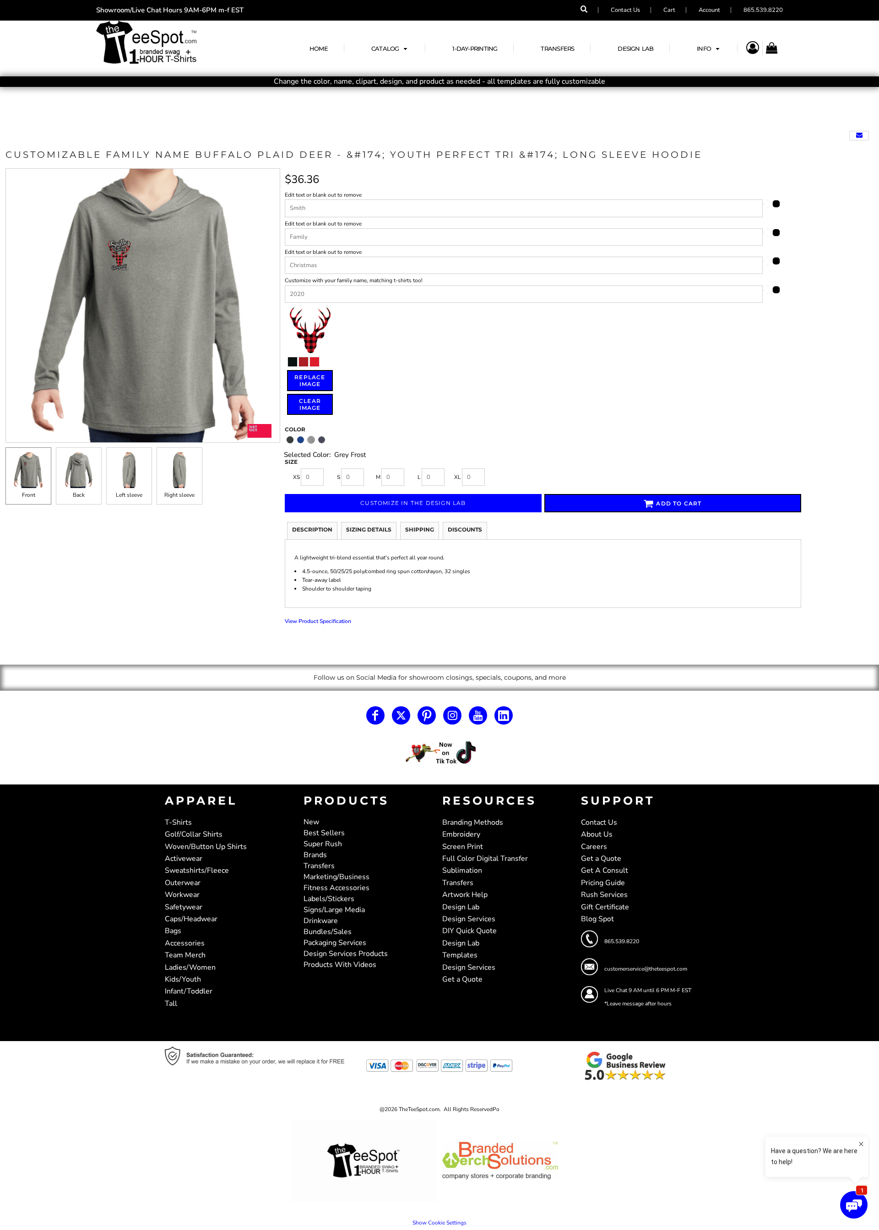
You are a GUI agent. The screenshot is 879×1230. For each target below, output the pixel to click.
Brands (315, 855)
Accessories (185, 943)
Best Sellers (324, 833)
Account (709, 10)
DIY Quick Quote (469, 931)
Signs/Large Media (334, 910)
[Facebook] (375, 715)
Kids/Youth (183, 979)
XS (296, 477)
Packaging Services (335, 943)
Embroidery (461, 834)
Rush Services (604, 895)
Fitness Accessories (336, 888)
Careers (594, 847)
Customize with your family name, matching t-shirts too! (354, 280)
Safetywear (183, 907)
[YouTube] (478, 715)
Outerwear (183, 883)
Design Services (468, 919)
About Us (597, 834)
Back (79, 495)
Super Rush (323, 844)
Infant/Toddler (188, 991)
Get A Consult (604, 870)
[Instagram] (452, 715)
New (311, 822)
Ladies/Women (190, 967)
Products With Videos (340, 965)
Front (28, 495)
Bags (173, 931)
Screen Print (462, 847)
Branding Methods (472, 822)
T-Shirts (178, 822)
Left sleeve (129, 495)
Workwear (182, 895)
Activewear (183, 859)
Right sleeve (179, 495)
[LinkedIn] (503, 715)
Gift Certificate (605, 907)
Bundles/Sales (328, 932)
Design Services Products (346, 954)
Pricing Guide (603, 883)
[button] (390, 48)
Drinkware (321, 921)
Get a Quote (462, 979)
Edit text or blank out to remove (323, 195)
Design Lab (460, 907)
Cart (669, 10)
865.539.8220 (763, 10)
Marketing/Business (336, 877)
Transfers (319, 866)
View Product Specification (318, 621)
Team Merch (185, 955)
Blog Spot (597, 919)
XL (457, 477)
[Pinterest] (427, 715)
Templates (459, 955)
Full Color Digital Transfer (485, 859)
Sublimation (462, 870)
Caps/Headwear (191, 919)
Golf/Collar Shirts (193, 834)
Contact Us (625, 10)
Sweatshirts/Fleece (197, 870)
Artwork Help (465, 895)
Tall (171, 1004)
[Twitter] (401, 715)
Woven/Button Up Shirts (206, 847)
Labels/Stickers (329, 899)
